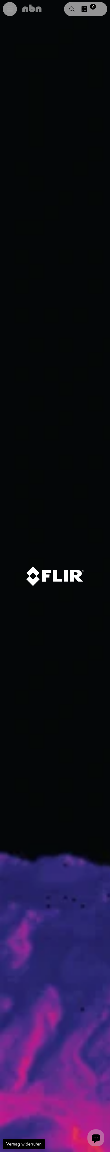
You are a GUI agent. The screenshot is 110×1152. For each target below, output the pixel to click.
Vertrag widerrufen (23, 1144)
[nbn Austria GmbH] (32, 8)
